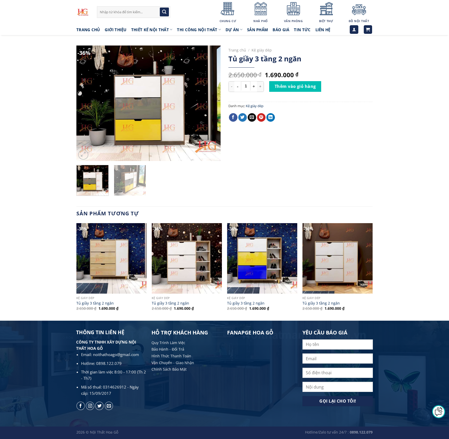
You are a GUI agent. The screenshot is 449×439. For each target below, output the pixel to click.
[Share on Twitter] (242, 117)
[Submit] (164, 12)
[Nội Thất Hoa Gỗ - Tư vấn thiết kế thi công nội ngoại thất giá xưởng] (82, 12)
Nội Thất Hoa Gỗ (104, 432)
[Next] (211, 103)
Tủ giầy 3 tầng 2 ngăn (95, 303)
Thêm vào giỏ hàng (295, 86)
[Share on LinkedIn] (270, 117)
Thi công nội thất (197, 29)
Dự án (232, 29)
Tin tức (302, 29)
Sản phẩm (257, 29)
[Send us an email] (109, 406)
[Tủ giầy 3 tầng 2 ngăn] (111, 258)
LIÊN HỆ (323, 29)
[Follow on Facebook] (80, 406)
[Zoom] (83, 155)
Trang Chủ (88, 29)
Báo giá (281, 29)
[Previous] (85, 103)
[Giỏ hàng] (368, 29)
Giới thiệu (116, 29)
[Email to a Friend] (252, 117)
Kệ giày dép (262, 50)
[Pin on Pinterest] (261, 117)
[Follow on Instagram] (90, 406)
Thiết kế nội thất (150, 29)
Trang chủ (237, 50)
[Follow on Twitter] (99, 406)
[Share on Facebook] (233, 117)
